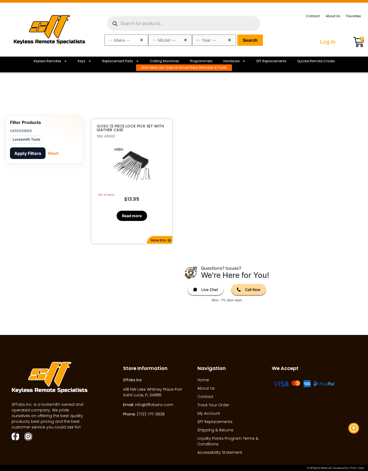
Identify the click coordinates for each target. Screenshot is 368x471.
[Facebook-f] (15, 436)
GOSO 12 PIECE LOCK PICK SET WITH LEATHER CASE (130, 128)
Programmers (201, 61)
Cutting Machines (164, 61)
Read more (131, 215)
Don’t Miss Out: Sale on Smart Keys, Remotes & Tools (184, 67)
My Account (208, 413)
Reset (53, 153)
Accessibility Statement (219, 452)
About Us (333, 16)
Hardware (231, 61)
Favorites (353, 16)
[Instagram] (28, 436)
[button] (159, 240)
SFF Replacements (271, 61)
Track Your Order (213, 405)
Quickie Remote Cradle (316, 61)
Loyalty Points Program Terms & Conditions (227, 441)
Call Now (253, 289)
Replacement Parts (117, 61)
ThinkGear (356, 467)
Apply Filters (27, 153)
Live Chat (209, 289)
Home (203, 380)
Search (250, 40)
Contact (313, 16)
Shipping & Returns (215, 430)
